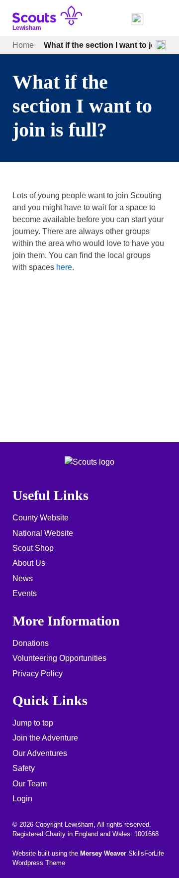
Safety (23, 768)
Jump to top (32, 723)
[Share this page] (161, 45)
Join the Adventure (45, 738)
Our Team (29, 783)
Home (23, 45)
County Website (40, 517)
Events (24, 593)
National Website (42, 533)
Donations (30, 643)
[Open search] (137, 19)
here (64, 267)
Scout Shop (33, 548)
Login (22, 798)
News (22, 578)
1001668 (146, 834)
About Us (28, 563)
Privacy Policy (37, 673)
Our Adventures (39, 753)
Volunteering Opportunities (59, 658)
